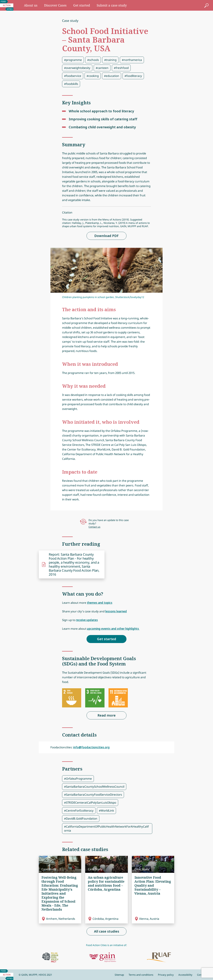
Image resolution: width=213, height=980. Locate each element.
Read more (107, 715)
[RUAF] (159, 957)
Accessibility (185, 974)
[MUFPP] (50, 957)
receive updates (87, 620)
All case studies (106, 931)
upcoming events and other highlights (113, 629)
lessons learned (116, 611)
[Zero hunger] (71, 698)
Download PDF (106, 235)
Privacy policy (166, 974)
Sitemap (119, 974)
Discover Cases (55, 5)
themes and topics (99, 603)
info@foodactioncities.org (91, 747)
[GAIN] (102, 957)
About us (30, 5)
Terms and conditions (141, 974)
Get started (81, 5)
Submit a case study (112, 5)
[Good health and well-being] (95, 698)
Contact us (94, 526)
